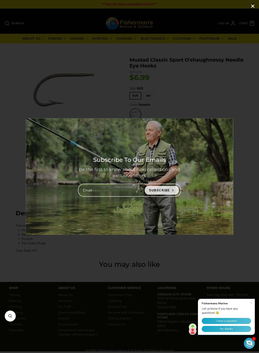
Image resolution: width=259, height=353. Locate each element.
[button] (10, 316)
